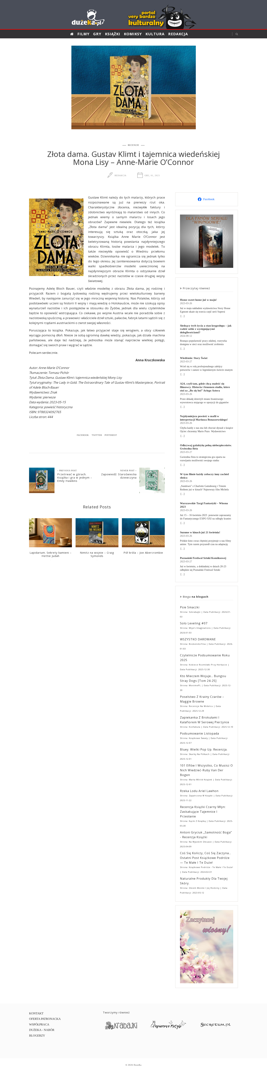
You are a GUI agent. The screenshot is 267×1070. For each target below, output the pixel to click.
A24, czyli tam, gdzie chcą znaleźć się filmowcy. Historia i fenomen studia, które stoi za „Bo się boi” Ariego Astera (205, 387)
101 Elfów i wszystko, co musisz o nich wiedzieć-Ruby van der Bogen (206, 770)
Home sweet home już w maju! (198, 299)
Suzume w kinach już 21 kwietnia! (200, 532)
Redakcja (178, 33)
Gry (97, 33)
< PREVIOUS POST (67, 470)
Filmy (83, 33)
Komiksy (133, 33)
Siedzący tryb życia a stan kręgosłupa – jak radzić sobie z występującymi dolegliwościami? (205, 329)
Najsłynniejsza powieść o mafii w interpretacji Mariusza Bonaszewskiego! (204, 418)
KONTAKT (36, 1013)
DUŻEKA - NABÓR (41, 1030)
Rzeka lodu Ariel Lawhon (199, 791)
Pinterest (111, 435)
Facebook (83, 435)
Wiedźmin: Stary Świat (193, 357)
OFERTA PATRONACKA (45, 1019)
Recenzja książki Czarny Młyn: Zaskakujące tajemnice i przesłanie (203, 811)
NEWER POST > (128, 470)
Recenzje (133, 145)
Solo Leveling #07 (193, 623)
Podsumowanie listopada (199, 733)
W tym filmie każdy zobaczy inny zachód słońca (204, 476)
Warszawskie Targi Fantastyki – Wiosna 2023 (204, 505)
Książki (112, 33)
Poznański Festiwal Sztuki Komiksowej (203, 557)
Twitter (97, 435)
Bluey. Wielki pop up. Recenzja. (203, 749)
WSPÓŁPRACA (39, 1024)
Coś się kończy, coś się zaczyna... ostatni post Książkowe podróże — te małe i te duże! (205, 858)
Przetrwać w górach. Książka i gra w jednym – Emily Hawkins (74, 477)
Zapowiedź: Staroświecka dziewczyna (119, 475)
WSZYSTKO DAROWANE (198, 639)
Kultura (155, 33)
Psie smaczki (189, 607)
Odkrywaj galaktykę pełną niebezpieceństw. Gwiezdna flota (206, 447)
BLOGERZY (37, 1035)
